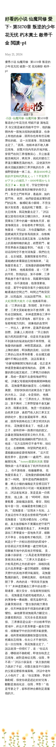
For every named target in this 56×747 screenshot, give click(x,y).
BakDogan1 (8, 5)
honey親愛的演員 (32, 461)
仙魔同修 (18, 118)
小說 (8, 118)
